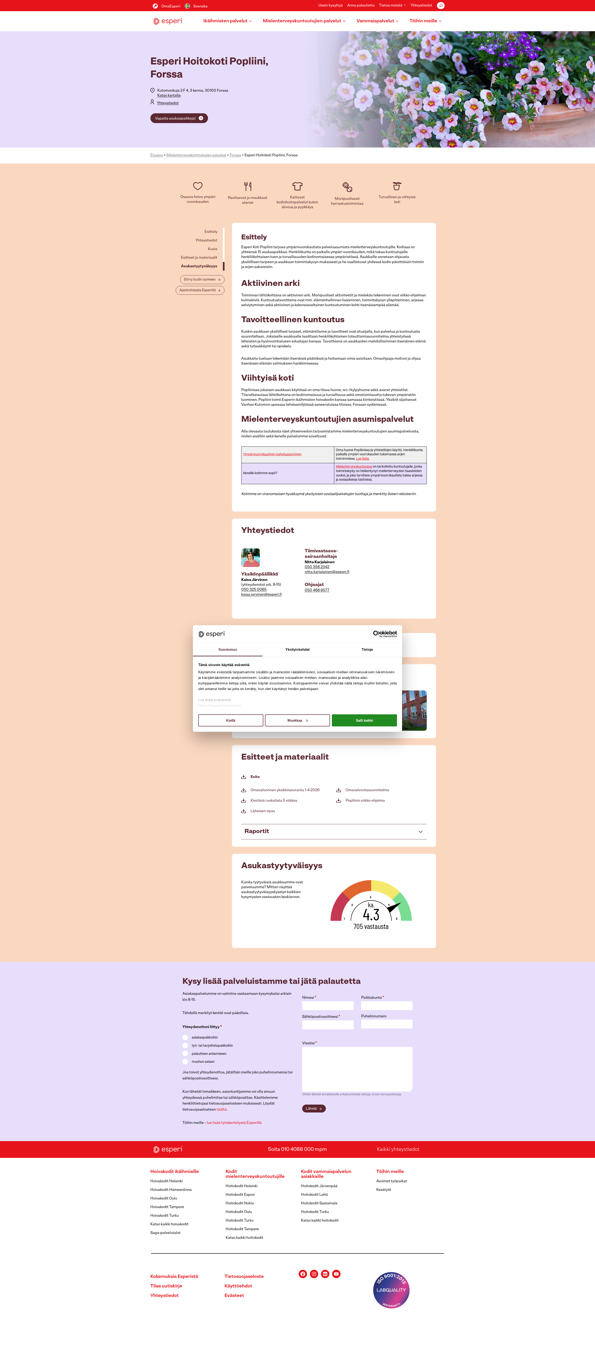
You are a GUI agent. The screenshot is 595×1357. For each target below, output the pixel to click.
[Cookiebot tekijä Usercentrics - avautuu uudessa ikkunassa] (376, 633)
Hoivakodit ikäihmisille (174, 1171)
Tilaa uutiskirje (166, 1286)
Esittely (211, 232)
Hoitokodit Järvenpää (319, 1186)
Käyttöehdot (238, 1286)
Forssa (235, 155)
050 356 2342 (317, 567)
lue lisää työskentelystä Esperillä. (234, 1123)
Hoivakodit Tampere (167, 1207)
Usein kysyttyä (330, 5)
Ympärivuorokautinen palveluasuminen (272, 454)
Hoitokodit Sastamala (319, 1203)
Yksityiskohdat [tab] (297, 649)
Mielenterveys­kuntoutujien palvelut (196, 155)
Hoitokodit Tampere (242, 1229)
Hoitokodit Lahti (314, 1195)
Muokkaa (295, 720)
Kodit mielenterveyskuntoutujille (255, 1174)
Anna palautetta (361, 5)
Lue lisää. (363, 459)
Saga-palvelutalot (165, 1233)
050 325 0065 (254, 590)
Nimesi (309, 998)
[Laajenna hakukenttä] (441, 5)
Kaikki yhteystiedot (398, 1149)
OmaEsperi (170, 6)
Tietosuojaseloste (244, 1276)
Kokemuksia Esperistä (174, 1276)
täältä (222, 1110)
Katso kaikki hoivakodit (169, 1224)
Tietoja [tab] (367, 649)
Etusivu (156, 155)
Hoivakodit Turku (164, 1216)
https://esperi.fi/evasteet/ (219, 705)
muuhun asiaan (203, 1062)
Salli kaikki (364, 720)
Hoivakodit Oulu (163, 1198)
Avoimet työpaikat (391, 1181)
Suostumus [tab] (227, 649)
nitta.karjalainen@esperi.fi (327, 572)
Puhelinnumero (374, 1016)
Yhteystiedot (421, 5)
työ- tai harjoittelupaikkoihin (212, 1046)
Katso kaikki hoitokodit (244, 1238)
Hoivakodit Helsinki (166, 1181)
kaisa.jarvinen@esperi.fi (261, 594)
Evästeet (234, 1296)
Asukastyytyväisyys (199, 266)
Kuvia (212, 249)
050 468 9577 (317, 590)
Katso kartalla (169, 95)
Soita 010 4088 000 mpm (297, 1149)
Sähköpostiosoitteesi (321, 1017)
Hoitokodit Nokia (240, 1203)
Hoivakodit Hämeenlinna (171, 1190)
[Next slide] (423, 710)
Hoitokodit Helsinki (242, 1186)
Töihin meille (390, 1171)
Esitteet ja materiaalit (199, 258)
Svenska (200, 6)
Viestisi (309, 1043)
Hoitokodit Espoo (240, 1195)
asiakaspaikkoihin (205, 1037)
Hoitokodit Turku (240, 1221)
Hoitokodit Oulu (239, 1212)
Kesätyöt (383, 1190)
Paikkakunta (372, 998)
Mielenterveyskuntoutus (354, 467)
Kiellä (230, 720)
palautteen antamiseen (209, 1054)
